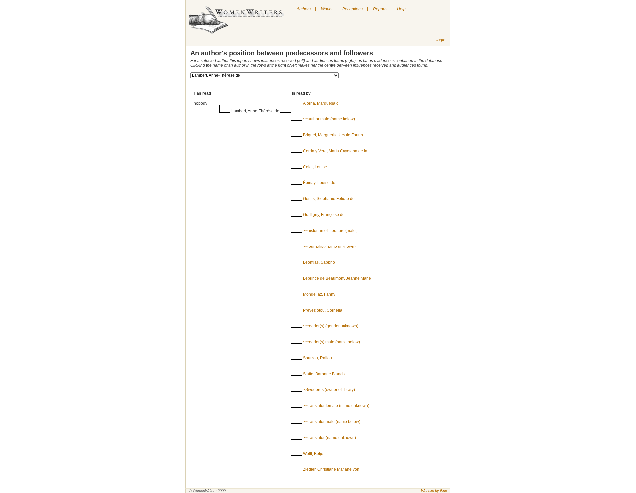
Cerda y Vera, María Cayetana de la (335, 151)
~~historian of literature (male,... (331, 230)
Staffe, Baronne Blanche (325, 374)
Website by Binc (434, 491)
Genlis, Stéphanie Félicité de (329, 198)
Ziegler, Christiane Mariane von (331, 469)
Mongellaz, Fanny (319, 294)
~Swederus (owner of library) (329, 389)
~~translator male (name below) (331, 421)
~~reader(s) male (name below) (331, 342)
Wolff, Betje (313, 453)
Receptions (352, 9)
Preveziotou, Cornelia (322, 310)
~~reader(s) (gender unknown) (330, 326)
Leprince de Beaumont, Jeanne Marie (337, 278)
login (440, 39)
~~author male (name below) (329, 119)
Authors (304, 9)
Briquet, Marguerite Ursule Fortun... (334, 135)
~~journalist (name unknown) (329, 246)
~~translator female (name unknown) (336, 405)
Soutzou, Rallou (317, 358)
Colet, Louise (315, 167)
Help (401, 9)
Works (326, 9)
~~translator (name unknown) (329, 437)
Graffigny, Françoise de (323, 214)
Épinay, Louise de (319, 182)
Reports (380, 9)
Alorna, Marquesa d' (321, 103)
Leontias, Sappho (319, 262)
